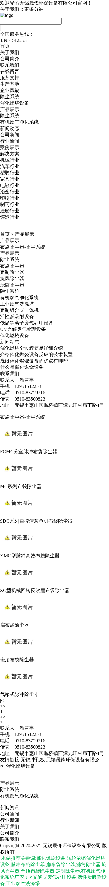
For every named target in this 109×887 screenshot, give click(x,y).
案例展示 (9, 147)
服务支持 (9, 77)
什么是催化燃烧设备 (22, 367)
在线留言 (9, 71)
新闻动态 (9, 128)
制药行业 (9, 204)
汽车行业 (9, 166)
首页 (5, 46)
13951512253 (28, 734)
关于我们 (9, 9)
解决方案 (9, 153)
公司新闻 (9, 134)
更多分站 (34, 9)
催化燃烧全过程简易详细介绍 (31, 348)
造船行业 (9, 210)
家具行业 (9, 179)
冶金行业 (9, 191)
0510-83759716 (30, 740)
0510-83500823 (30, 746)
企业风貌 (9, 90)
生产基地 (9, 84)
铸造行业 (9, 217)
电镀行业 (9, 185)
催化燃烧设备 (14, 103)
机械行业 (9, 160)
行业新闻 (9, 141)
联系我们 (9, 65)
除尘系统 (9, 96)
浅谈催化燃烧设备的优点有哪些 (34, 360)
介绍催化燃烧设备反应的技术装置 (36, 354)
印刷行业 (9, 198)
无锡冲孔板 (33, 759)
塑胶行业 (9, 172)
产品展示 (9, 109)
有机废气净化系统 (19, 122)
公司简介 (9, 58)
